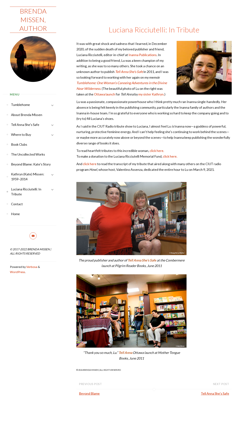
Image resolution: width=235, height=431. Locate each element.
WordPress (17, 272)
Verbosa (31, 266)
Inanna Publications (143, 55)
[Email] (33, 235)
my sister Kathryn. (151, 94)
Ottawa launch (104, 94)
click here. (157, 151)
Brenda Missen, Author (33, 19)
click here (90, 164)
